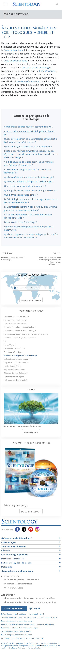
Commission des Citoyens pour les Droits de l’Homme (22, 638)
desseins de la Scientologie (36, 67)
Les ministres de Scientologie (14, 348)
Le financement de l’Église (14, 376)
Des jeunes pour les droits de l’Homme (16, 635)
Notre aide (6, 566)
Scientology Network (36, 614)
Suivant (56, 253)
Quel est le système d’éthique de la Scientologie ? (29, 181)
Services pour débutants (13, 546)
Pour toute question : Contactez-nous (22, 579)
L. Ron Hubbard (7, 614)
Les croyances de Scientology (15, 320)
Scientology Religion (9, 617)
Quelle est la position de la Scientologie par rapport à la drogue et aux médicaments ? (49, 261)
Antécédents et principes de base (16, 316)
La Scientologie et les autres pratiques (18, 359)
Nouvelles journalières (12, 558)
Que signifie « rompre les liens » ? (21, 194)
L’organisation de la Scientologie (16, 362)
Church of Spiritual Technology (15, 373)
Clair (5, 341)
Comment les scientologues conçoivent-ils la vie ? (28, 126)
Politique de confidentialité (29, 645)
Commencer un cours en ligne (45, 617)
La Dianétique (20, 614)
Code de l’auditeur (13, 50)
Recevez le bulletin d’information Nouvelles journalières (30, 598)
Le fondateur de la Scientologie (15, 323)
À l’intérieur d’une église (13, 352)
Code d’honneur (47, 71)
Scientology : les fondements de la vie (22, 426)
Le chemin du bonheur (45, 624)
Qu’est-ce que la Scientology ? (16, 538)
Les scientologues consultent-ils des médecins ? (28, 146)
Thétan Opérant (9, 344)
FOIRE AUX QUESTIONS (31, 311)
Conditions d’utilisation (17, 648)
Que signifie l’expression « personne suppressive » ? (30, 190)
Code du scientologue (15, 60)
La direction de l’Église (12, 366)
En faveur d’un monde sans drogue (24, 628)
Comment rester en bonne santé (17, 571)
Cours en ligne (8, 542)
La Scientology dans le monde (16, 562)
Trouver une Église (14, 587)
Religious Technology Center (14, 369)
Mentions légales (34, 648)
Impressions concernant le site (19, 583)
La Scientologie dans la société (15, 380)
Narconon (5, 628)
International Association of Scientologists (17, 624)
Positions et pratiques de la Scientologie (12, 258)
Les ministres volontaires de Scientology (17, 621)
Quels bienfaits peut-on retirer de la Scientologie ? (29, 177)
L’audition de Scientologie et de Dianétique (20, 337)
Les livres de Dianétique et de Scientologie (20, 330)
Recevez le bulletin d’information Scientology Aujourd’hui (31, 602)
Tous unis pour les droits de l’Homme (16, 631)
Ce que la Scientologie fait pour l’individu (19, 327)
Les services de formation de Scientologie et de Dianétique (26, 334)
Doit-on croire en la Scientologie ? (20, 222)
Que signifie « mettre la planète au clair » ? (25, 185)
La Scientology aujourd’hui (14, 554)
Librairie (5, 550)
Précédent (7, 253)
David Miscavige (25, 617)
